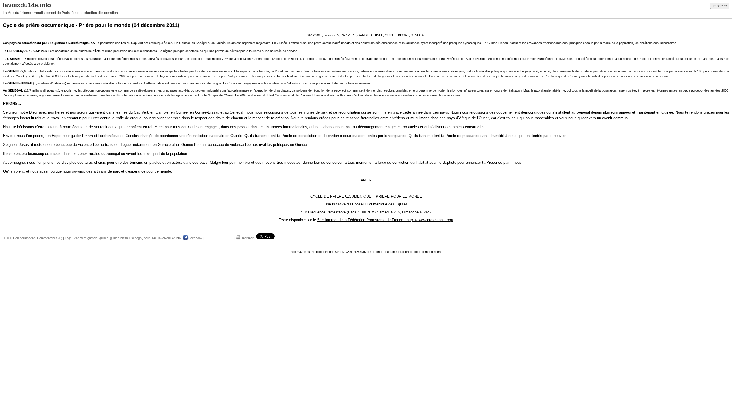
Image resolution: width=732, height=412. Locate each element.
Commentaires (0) (49, 238)
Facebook (195, 238)
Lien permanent (24, 238)
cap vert (80, 238)
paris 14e (150, 238)
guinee (103, 238)
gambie (92, 238)
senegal (136, 238)
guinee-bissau (120, 238)
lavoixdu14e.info (169, 238)
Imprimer (719, 6)
